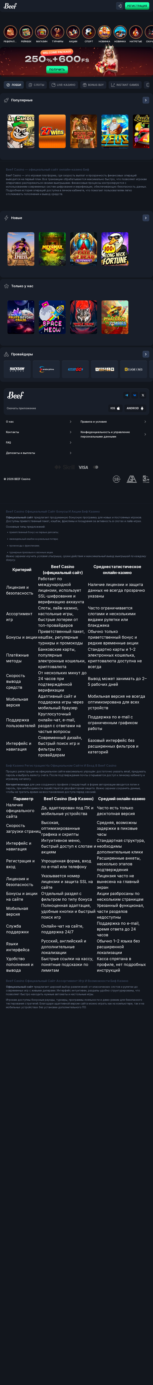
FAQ (8, 442)
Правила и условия (94, 421)
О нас (10, 421)
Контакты (12, 432)
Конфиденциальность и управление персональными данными (105, 434)
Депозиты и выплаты (20, 452)
